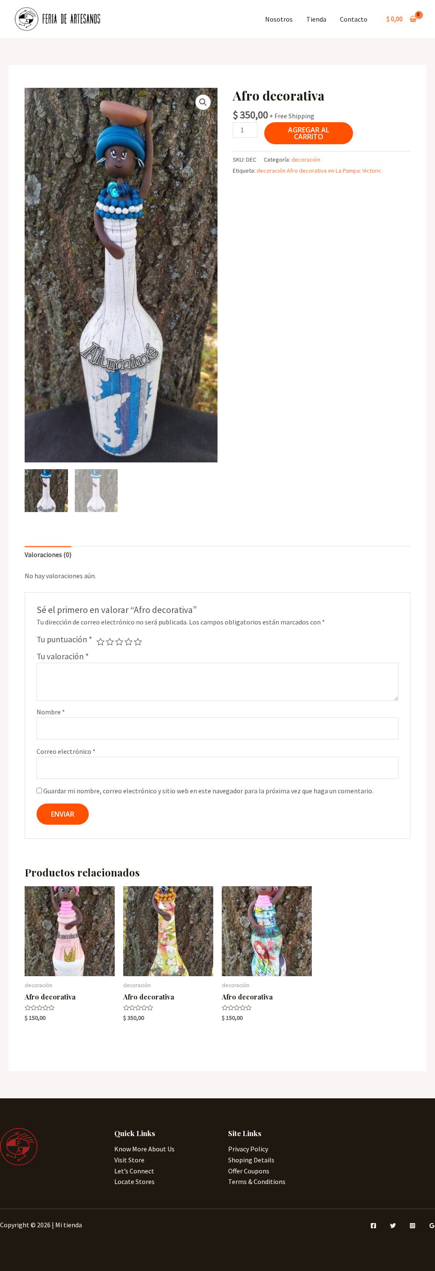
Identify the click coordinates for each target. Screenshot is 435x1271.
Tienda (316, 19)
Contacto (353, 19)
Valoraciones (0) (48, 554)
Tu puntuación (64, 639)
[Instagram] (412, 1226)
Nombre (51, 712)
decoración (305, 159)
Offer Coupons (248, 1171)
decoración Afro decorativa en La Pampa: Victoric (319, 170)
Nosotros (279, 19)
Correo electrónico (66, 751)
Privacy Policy (248, 1149)
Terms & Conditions (256, 1181)
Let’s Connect (134, 1171)
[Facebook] (373, 1226)
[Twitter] (393, 1226)
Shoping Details (251, 1160)
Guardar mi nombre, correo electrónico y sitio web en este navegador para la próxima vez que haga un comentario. (208, 791)
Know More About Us (144, 1149)
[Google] (432, 1226)
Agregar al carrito (308, 133)
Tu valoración (63, 656)
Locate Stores (134, 1181)
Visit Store (129, 1160)
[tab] (48, 555)
